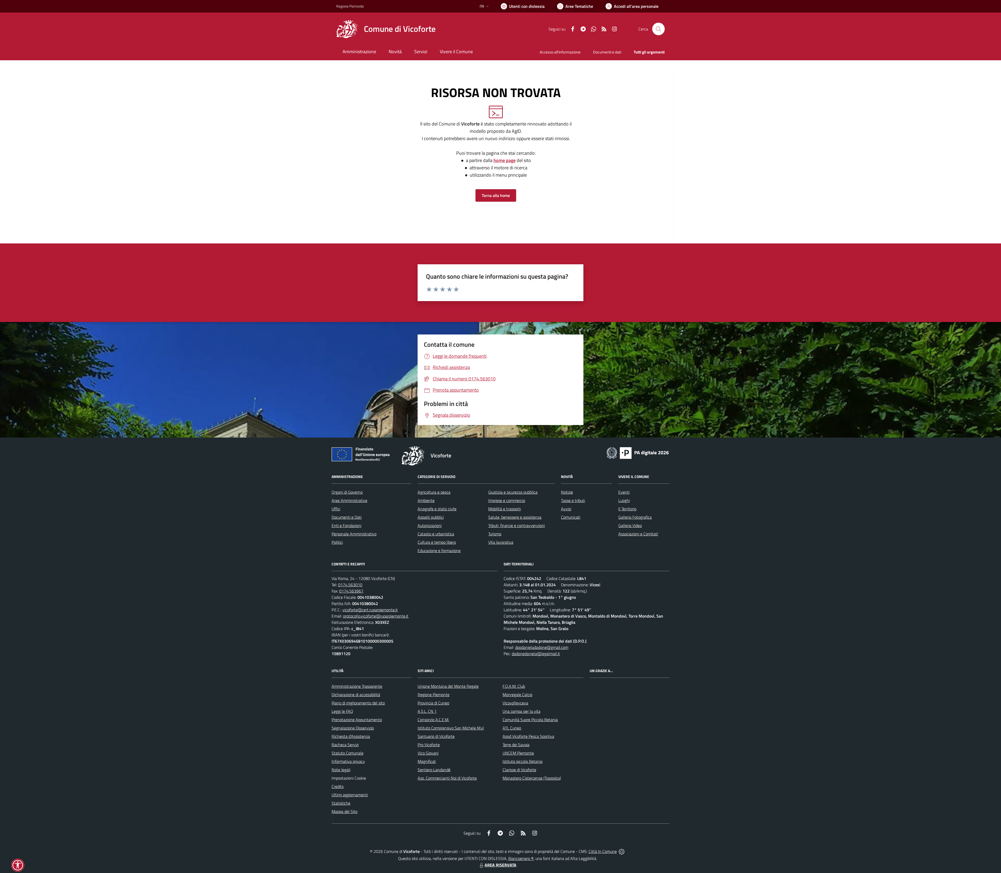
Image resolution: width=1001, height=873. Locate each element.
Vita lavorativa (500, 542)
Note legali (341, 770)
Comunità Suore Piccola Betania (530, 719)
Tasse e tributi (573, 500)
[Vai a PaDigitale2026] (637, 452)
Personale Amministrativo (354, 534)
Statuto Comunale (347, 753)
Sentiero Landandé (434, 770)
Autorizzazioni (430, 525)
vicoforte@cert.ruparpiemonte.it (370, 610)
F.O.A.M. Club (514, 686)
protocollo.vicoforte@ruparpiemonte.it (375, 616)
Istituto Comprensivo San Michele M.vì (451, 728)
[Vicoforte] (347, 29)
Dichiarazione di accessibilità (356, 694)
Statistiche (341, 803)
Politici (337, 542)
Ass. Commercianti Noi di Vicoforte (447, 778)
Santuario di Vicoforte (436, 736)
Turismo (494, 534)
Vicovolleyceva (515, 703)
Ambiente (426, 500)
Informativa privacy (348, 761)
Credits (338, 786)
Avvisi (566, 509)
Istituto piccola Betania (522, 761)
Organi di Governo (347, 492)
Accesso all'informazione (560, 52)
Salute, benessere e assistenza (514, 517)
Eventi (624, 492)
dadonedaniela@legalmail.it (536, 653)
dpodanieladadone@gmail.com (541, 647)
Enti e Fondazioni (346, 525)
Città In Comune (603, 851)
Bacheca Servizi (345, 745)
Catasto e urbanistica (436, 534)
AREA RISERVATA (500, 865)
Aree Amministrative (349, 500)
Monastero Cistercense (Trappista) (532, 778)
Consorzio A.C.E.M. (433, 719)
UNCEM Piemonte (518, 753)
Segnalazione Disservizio (353, 728)
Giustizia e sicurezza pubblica (513, 492)
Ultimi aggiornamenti (350, 795)
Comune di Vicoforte (400, 28)
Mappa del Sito (344, 811)
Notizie (567, 492)
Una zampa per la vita (521, 711)
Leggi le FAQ (342, 711)
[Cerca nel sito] (658, 29)
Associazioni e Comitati (638, 534)
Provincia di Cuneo (433, 703)
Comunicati (570, 517)
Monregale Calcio (517, 694)
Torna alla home (496, 195)
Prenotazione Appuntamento (357, 719)
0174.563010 (350, 585)
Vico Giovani (428, 753)
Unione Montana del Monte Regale (448, 686)
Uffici (336, 509)
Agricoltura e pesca (434, 492)
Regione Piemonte (350, 6)
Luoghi (624, 500)
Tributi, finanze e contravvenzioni (516, 525)
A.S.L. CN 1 (427, 711)
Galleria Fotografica (635, 517)
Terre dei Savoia (516, 745)
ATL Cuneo (512, 728)
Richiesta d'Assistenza (351, 736)
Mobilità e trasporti (504, 509)
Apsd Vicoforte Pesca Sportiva (528, 736)
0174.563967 (351, 591)
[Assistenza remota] (621, 851)
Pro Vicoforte (429, 745)
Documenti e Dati (347, 517)
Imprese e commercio (506, 500)
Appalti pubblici (431, 517)
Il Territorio (627, 509)
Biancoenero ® (521, 858)
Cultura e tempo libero (437, 542)
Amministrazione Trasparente (357, 686)
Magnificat (427, 761)
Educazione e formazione (439, 550)
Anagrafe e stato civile (437, 509)
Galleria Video (630, 525)
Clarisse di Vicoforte (519, 770)
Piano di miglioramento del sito (358, 703)
